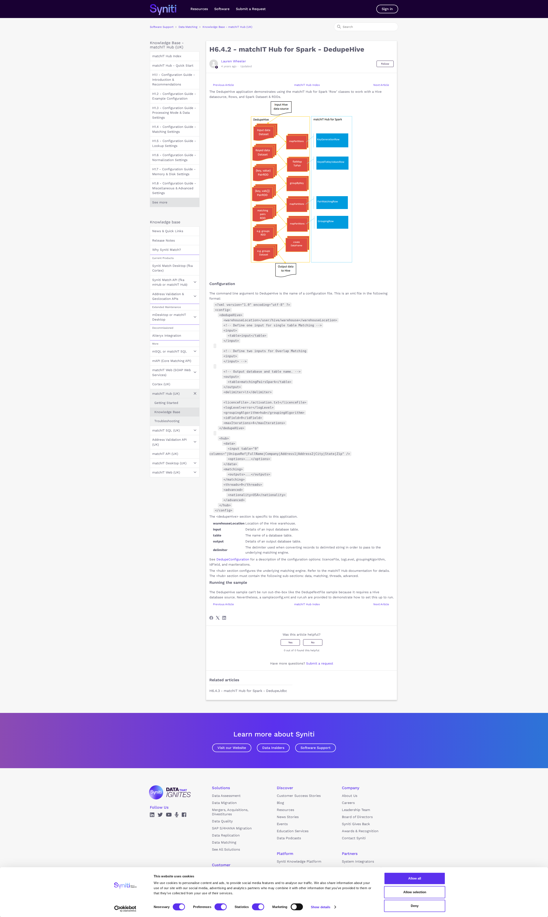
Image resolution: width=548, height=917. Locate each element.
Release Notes (163, 240)
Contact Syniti (354, 838)
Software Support (161, 26)
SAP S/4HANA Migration (232, 828)
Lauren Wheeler (233, 61)
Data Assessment (226, 796)
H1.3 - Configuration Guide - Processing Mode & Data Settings (174, 112)
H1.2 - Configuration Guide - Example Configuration (174, 96)
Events (282, 824)
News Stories (288, 817)
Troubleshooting (166, 421)
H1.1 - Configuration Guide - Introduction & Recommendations (173, 79)
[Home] (167, 9)
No (312, 642)
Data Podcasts (289, 838)
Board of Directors (357, 817)
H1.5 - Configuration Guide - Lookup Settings (174, 143)
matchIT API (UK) (165, 454)
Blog (280, 803)
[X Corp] (218, 618)
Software (221, 9)
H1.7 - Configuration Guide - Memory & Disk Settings (174, 171)
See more (159, 202)
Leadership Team (356, 810)
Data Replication (226, 835)
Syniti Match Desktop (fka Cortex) (172, 268)
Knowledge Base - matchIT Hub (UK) (227, 26)
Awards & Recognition (360, 831)
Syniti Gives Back (356, 824)
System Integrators (358, 861)
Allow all (414, 878)
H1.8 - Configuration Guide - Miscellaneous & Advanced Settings (174, 188)
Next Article (381, 85)
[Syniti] (170, 792)
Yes (290, 642)
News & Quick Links (167, 231)
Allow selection (414, 892)
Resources (199, 9)
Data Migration (224, 803)
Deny (414, 906)
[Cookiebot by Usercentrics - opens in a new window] (125, 908)
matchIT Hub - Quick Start (172, 65)
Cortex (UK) (161, 384)
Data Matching (188, 26)
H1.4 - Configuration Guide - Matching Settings (174, 129)
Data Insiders (273, 748)
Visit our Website (231, 748)
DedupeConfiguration (232, 559)
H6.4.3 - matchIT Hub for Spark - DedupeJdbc (248, 691)
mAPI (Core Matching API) (171, 361)
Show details (320, 907)
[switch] (220, 906)
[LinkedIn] (224, 618)
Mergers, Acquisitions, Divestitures (230, 812)
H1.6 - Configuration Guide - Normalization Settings (174, 157)
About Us (349, 796)
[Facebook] (211, 618)
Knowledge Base (167, 412)
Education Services (292, 831)
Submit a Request (251, 9)
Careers (348, 803)
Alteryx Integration (166, 336)
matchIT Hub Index (166, 56)
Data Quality (222, 821)
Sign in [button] (387, 9)
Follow (385, 63)
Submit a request (319, 663)
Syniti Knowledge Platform (299, 861)
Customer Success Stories (299, 796)
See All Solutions (226, 849)
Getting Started (166, 403)
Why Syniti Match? (166, 250)
